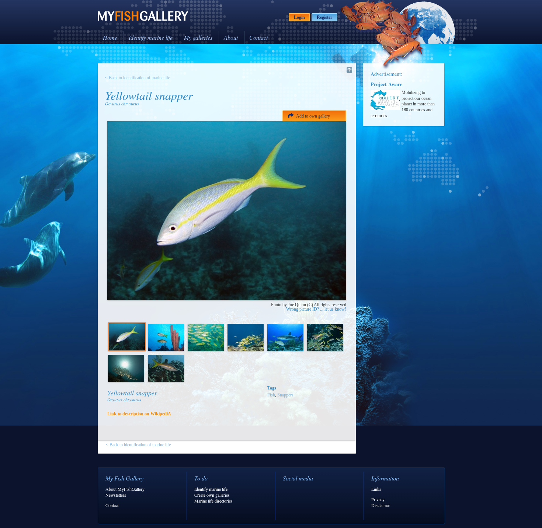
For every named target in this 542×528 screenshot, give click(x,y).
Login (299, 17)
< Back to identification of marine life (137, 77)
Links (376, 489)
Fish (271, 395)
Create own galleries (212, 495)
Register (324, 17)
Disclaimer (380, 505)
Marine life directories (213, 501)
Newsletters (115, 495)
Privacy (378, 499)
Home (110, 37)
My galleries (198, 37)
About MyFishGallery (125, 489)
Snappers (285, 395)
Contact (258, 37)
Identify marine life (151, 37)
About (231, 37)
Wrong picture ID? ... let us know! (316, 309)
